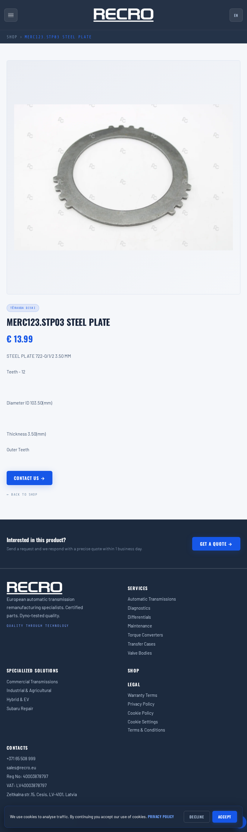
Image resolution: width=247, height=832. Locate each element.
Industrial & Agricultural (29, 690)
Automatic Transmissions (152, 599)
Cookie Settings (143, 721)
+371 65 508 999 (21, 758)
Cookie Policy (141, 713)
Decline (196, 817)
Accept (225, 817)
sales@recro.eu (21, 767)
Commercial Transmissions (32, 681)
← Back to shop (22, 494)
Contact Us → (29, 478)
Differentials (139, 617)
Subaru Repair (20, 708)
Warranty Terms (142, 695)
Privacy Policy (141, 704)
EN (236, 15)
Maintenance (140, 625)
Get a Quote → (216, 544)
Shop (12, 37)
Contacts (17, 748)
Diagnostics (139, 608)
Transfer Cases (141, 643)
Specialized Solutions (32, 670)
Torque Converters (145, 634)
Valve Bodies (140, 653)
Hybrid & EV (18, 699)
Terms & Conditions (146, 729)
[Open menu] (10, 15)
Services (138, 588)
